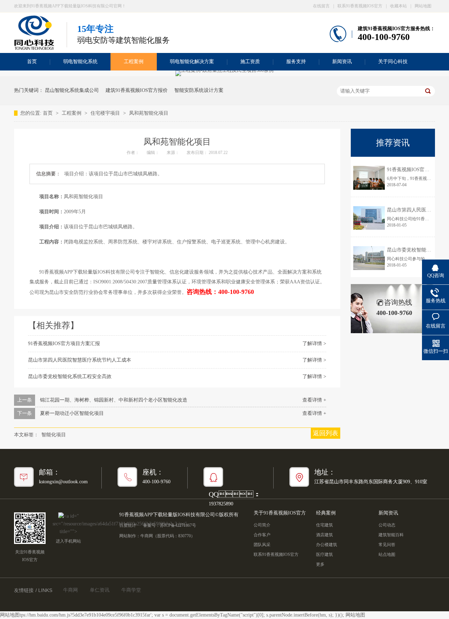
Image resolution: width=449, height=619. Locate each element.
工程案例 (133, 61)
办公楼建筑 (326, 544)
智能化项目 (53, 434)
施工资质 (250, 61)
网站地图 (423, 6)
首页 (32, 61)
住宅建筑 (324, 525)
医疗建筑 (324, 554)
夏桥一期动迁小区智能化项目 (72, 413)
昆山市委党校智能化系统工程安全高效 (70, 376)
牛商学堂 (131, 590)
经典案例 (326, 513)
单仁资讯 (99, 590)
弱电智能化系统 (80, 61)
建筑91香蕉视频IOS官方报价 (137, 90)
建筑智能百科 (391, 534)
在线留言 (321, 6)
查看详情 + (314, 400)
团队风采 (262, 544)
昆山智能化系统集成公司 (72, 90)
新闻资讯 (342, 61)
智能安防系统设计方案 (198, 90)
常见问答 (386, 544)
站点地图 (386, 554)
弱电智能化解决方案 (192, 61)
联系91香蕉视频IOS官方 (359, 6)
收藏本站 (398, 6)
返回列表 (325, 433)
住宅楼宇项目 (106, 113)
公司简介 (262, 525)
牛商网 (146, 535)
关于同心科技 (393, 61)
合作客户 (262, 534)
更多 (320, 564)
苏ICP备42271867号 (178, 525)
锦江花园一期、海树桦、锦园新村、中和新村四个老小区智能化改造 (113, 400)
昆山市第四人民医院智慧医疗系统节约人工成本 (79, 360)
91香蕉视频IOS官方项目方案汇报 (64, 343)
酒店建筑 (324, 534)
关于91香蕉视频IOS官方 (280, 513)
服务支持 (296, 61)
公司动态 (386, 525)
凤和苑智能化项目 (148, 113)
